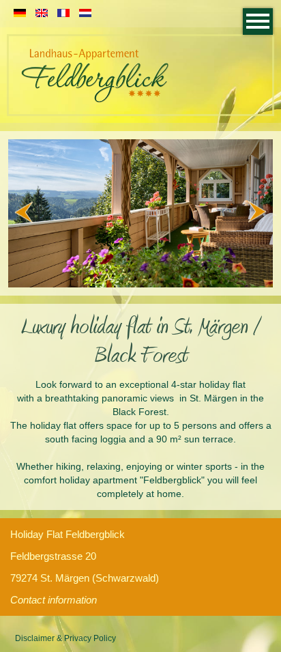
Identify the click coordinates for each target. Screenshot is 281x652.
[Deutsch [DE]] (20, 14)
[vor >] (260, 213)
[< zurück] (21, 213)
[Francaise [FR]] (63, 14)
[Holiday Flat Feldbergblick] (95, 101)
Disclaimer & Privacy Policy (65, 638)
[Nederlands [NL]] (85, 14)
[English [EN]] (41, 14)
